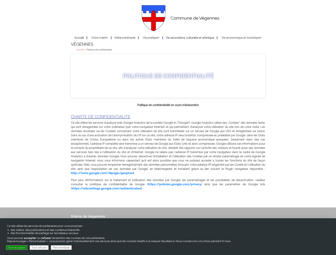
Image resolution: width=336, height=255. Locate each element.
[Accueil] (118, 18)
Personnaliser (61, 247)
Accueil (80, 49)
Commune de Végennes (195, 18)
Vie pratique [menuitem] (148, 37)
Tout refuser (39, 247)
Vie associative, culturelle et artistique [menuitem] (190, 37)
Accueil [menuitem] (79, 37)
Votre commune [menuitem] (124, 37)
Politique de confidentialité (168, 76)
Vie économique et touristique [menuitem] (238, 37)
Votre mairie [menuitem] (97, 37)
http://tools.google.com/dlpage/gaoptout (102, 173)
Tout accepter (16, 247)
